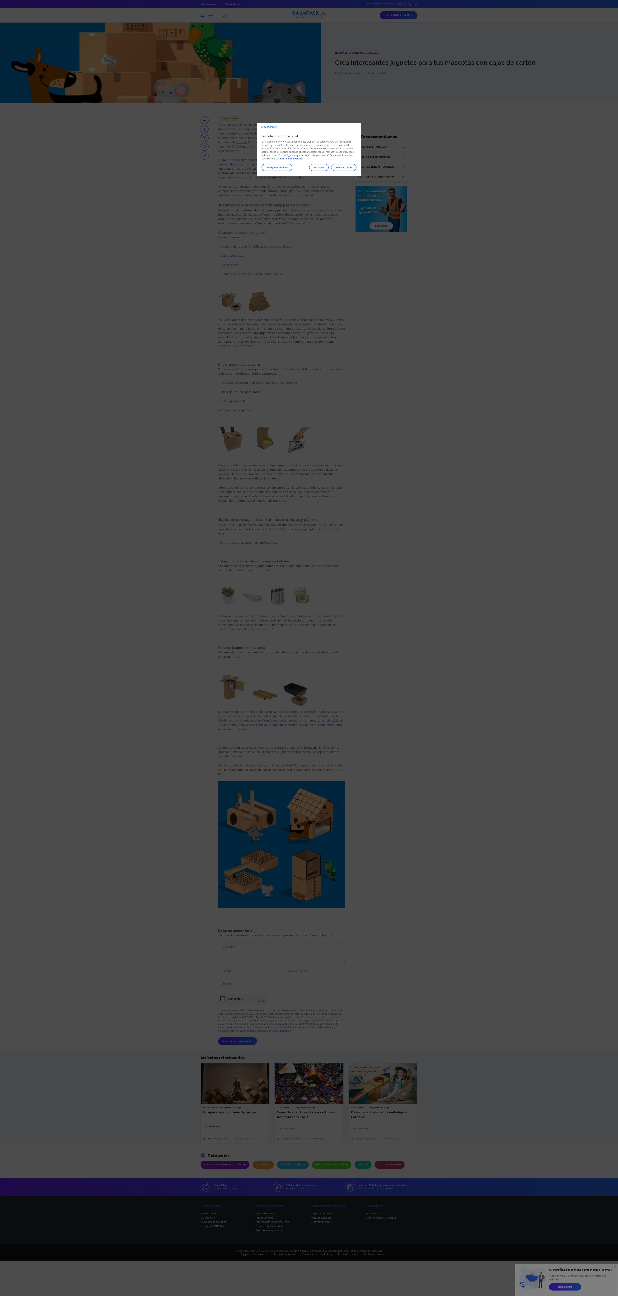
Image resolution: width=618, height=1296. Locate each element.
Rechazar (319, 167)
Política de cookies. (291, 158)
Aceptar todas (343, 167)
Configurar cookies (277, 167)
